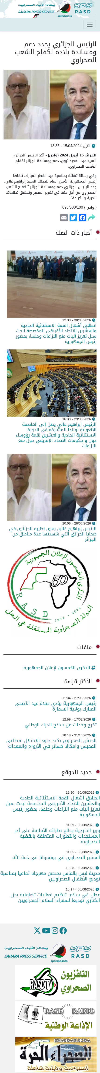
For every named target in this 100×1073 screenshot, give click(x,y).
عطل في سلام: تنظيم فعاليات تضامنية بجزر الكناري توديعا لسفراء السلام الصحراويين (55, 897)
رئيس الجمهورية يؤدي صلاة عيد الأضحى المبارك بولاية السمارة (56, 706)
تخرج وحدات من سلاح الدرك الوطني (61, 724)
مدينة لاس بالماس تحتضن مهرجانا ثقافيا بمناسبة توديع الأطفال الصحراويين (50, 876)
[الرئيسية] (57, 9)
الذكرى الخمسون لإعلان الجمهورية (56, 667)
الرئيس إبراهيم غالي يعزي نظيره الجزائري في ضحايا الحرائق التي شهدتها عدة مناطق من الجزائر (53, 534)
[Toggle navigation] (89, 24)
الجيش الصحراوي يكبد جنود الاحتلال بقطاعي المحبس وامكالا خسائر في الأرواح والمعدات (51, 743)
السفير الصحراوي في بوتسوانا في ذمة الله (56, 857)
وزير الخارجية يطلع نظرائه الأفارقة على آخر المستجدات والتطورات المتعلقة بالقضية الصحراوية (57, 836)
